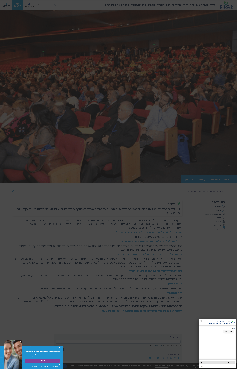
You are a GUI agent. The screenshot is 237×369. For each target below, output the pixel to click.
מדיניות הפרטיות (41, 367)
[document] (118, 184)
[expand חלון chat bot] (202, 321)
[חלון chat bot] (217, 343)
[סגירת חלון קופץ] (59, 348)
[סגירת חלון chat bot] (200, 321)
